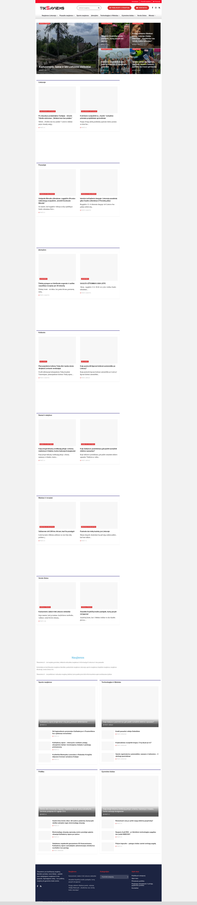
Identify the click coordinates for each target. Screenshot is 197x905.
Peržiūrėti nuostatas (186, 896)
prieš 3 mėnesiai (121, 759)
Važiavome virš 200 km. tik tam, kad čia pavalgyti (56, 531)
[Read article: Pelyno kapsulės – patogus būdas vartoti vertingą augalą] (108, 846)
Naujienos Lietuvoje (49, 15)
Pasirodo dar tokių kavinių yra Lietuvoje (95, 531)
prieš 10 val (137, 70)
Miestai (151, 15)
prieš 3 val (136, 44)
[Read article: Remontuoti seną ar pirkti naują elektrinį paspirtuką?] (108, 824)
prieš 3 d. (42, 540)
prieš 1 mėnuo (85, 377)
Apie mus (135, 878)
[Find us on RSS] (159, 8)
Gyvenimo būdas (128, 15)
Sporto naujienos (83, 15)
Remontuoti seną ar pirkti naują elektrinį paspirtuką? (134, 821)
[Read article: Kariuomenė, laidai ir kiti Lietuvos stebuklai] (57, 595)
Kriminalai (136, 49)
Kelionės (43, 361)
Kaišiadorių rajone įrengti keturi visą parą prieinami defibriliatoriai (63, 722)
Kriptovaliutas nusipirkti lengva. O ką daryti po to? (133, 742)
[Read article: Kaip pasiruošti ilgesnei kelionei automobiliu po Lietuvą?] (98, 350)
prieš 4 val (105, 70)
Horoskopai (135, 1)
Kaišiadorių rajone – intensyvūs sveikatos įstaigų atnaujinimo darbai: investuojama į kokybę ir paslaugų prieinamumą (71, 745)
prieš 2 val (43, 70)
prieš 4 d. (56, 736)
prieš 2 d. (84, 127)
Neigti (169, 896)
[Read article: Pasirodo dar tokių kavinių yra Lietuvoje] (98, 515)
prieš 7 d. (84, 540)
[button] (193, 876)
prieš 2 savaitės (44, 295)
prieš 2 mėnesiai (121, 734)
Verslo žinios (142, 15)
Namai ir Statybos (46, 444)
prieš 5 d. (42, 212)
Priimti (152, 896)
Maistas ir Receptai (47, 526)
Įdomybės (94, 15)
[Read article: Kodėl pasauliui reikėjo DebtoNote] (108, 734)
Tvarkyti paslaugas (150, 891)
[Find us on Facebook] (152, 8)
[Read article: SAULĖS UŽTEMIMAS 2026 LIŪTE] (98, 267)
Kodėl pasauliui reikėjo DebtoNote (127, 731)
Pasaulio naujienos (66, 15)
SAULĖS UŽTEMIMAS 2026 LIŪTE (93, 283)
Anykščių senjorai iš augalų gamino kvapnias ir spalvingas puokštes (114, 64)
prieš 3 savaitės (86, 210)
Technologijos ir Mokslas (109, 15)
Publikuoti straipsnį (120, 8)
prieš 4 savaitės (44, 377)
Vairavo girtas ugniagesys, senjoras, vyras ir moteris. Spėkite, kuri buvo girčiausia (144, 64)
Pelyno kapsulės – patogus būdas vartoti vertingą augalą (135, 843)
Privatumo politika (166, 901)
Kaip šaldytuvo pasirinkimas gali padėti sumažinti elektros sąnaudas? (128, 722)
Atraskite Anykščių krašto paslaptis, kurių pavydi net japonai (112, 38)
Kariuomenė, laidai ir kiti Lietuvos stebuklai (65, 66)
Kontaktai (175, 901)
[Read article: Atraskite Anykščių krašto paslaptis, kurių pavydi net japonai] (98, 595)
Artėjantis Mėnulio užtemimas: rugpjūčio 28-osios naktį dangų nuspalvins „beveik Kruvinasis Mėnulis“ (56, 201)
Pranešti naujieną (146, 1)
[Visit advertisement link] (142, 95)
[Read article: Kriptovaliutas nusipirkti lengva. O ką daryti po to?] (108, 746)
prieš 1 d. (42, 127)
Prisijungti (157, 1)
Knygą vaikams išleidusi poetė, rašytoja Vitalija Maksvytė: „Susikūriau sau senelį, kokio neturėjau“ (82, 888)
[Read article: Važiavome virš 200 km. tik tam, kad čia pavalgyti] (57, 515)
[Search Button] (99, 8)
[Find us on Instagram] (156, 8)
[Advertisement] (78, 146)
